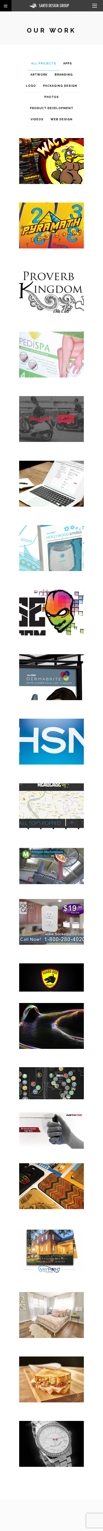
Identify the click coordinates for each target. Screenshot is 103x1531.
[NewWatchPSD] (51, 1448)
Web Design (62, 119)
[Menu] (94, 6)
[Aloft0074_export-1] (51, 1383)
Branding (64, 74)
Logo (31, 85)
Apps (67, 63)
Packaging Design (60, 85)
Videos (37, 119)
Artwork (38, 74)
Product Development (51, 108)
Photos (51, 97)
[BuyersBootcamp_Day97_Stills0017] (51, 1319)
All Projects (43, 63)
